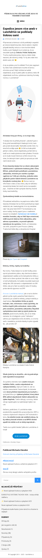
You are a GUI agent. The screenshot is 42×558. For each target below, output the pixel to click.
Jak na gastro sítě (7, 525)
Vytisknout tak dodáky (27, 214)
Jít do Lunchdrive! (21, 436)
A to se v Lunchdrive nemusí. (13, 293)
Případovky (5, 537)
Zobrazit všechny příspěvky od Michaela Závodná (21, 454)
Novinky (13, 442)
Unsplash (23, 259)
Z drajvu (18, 442)
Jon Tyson (13, 259)
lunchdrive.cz (30, 554)
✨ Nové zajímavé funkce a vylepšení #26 (16, 491)
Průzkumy (5, 541)
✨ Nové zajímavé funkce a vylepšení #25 (16, 501)
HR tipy (4, 521)
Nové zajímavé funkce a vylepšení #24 (15, 505)
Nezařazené (5, 529)
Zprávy (4, 549)
